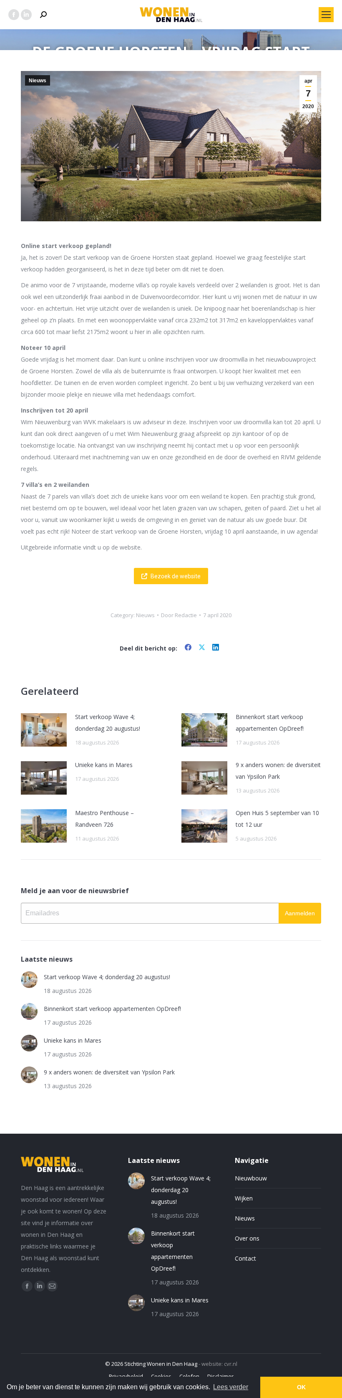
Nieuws (37, 81)
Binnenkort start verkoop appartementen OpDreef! (270, 722)
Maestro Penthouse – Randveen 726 (104, 818)
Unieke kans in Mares (104, 765)
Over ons (247, 1238)
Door (179, 615)
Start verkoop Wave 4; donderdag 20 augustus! (107, 722)
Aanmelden (300, 913)
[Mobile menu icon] (326, 14)
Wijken (244, 1198)
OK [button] (301, 1387)
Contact (245, 1258)
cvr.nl (230, 1364)
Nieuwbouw (251, 1178)
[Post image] (44, 730)
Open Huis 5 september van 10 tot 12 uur (277, 818)
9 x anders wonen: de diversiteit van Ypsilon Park (278, 770)
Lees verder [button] (230, 1386)
